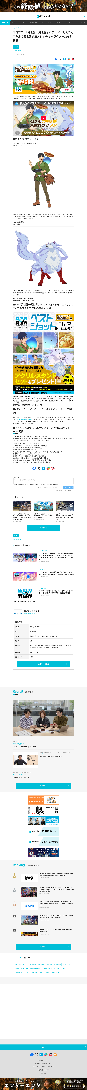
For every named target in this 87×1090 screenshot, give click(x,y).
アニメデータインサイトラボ (37, 964)
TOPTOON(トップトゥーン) (54, 964)
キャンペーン (17, 28)
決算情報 (58, 22)
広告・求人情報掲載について (43, 1063)
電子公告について (43, 1070)
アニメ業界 (69, 22)
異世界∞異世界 (17, 51)
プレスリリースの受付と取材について (43, 1067)
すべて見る (43, 528)
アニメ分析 (81, 22)
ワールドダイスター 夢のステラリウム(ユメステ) (37, 972)
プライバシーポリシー (43, 1076)
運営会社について (43, 1060)
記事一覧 (5, 22)
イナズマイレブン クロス (21, 964)
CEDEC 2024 (66, 964)
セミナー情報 (46, 22)
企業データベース (18, 22)
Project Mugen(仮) (35, 968)
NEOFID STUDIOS (56, 972)
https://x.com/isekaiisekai (38, 397)
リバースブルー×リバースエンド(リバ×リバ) (54, 968)
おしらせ (43, 1073)
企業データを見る (43, 664)
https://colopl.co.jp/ (29, 613)
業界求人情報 (33, 22)
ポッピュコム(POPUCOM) (21, 968)
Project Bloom (19, 972)
